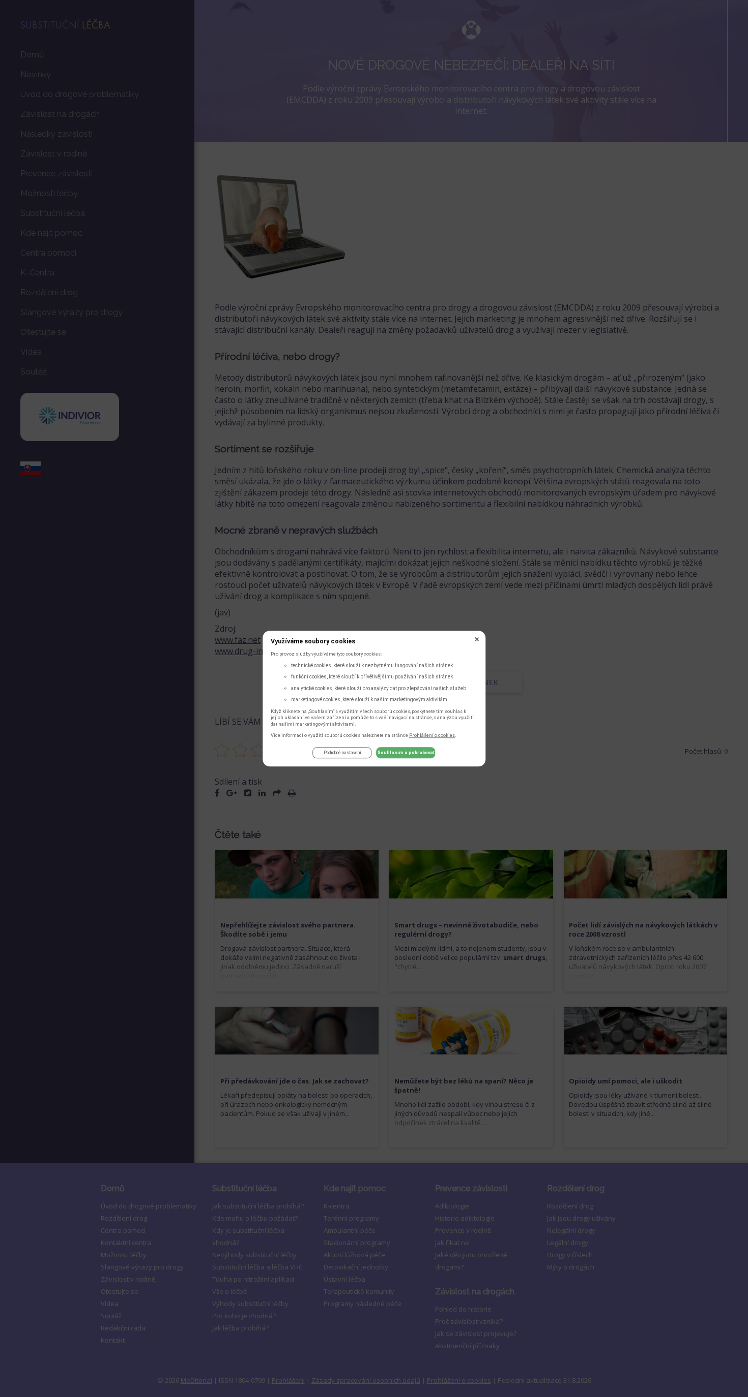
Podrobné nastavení (342, 753)
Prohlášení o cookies (432, 735)
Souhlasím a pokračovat (406, 753)
